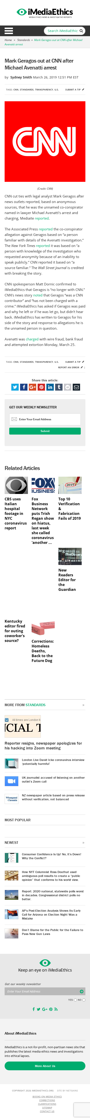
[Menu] (9, 31)
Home (8, 40)
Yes (70, 999)
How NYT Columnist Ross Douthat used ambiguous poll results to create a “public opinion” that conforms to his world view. (51, 876)
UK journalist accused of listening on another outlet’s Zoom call (53, 779)
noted (37, 295)
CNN (15, 89)
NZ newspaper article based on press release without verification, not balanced (53, 797)
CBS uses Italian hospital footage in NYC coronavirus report (16, 514)
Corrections (47, 1100)
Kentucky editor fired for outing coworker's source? (15, 631)
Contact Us (47, 1111)
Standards (23, 40)
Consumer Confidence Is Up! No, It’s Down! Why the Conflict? (51, 856)
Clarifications (47, 1103)
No (79, 999)
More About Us (45, 1066)
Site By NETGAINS (67, 1090)
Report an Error (69, 367)
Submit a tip (73, 89)
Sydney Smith (21, 77)
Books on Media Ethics (47, 1096)
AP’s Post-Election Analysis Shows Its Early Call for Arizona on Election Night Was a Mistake (51, 914)
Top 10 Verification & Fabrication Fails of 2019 (69, 509)
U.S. (56, 89)
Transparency (44, 89)
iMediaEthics (45, 12)
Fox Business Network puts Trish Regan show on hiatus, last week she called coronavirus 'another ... (43, 521)
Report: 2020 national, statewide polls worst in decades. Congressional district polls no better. (53, 895)
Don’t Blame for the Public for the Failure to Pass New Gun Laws (52, 932)
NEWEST (11, 842)
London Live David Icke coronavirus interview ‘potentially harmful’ (53, 762)
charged (32, 339)
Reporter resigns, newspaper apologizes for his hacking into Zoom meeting (43, 745)
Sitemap (47, 1107)
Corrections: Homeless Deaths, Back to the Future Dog (43, 651)
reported (42, 218)
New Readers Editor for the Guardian (67, 580)
